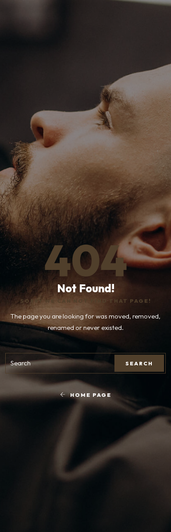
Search (139, 363)
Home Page (89, 395)
